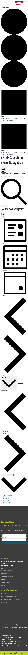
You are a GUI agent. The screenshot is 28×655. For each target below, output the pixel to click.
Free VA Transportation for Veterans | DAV (14, 645)
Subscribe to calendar (7, 474)
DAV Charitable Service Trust (8, 596)
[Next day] (15, 354)
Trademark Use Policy (7, 576)
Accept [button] (22, 653)
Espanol (3, 585)
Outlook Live (6, 500)
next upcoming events (10, 120)
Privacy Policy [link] (14, 653)
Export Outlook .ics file (9, 504)
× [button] (26, 651)
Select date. (20, 383)
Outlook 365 (6, 498)
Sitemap (3, 579)
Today (2, 375)
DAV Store (3, 593)
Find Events (4, 206)
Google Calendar (7, 495)
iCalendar (5, 497)
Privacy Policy (4, 573)
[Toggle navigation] (25, 3)
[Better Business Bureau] (14, 612)
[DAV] (4, 3)
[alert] (14, 104)
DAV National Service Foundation (10, 599)
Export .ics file (7, 502)
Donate (19, 2)
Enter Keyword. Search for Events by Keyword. (13, 173)
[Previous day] (15, 316)
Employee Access (5, 582)
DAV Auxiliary (4, 602)
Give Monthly (19, 4)
